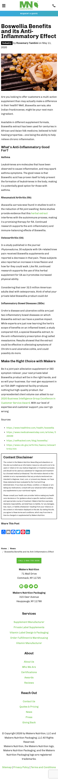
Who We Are (29, 667)
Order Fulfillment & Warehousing (29, 637)
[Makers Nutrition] (29, 10)
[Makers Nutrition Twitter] (31, 586)
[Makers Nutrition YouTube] (36, 586)
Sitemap (7, 767)
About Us (29, 661)
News (13, 548)
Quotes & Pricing (29, 706)
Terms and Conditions (43, 767)
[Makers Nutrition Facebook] (21, 586)
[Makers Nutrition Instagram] (26, 586)
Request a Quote (29, 14)
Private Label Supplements (29, 627)
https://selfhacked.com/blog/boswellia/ (27, 440)
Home (4, 548)
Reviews (29, 682)
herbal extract (39, 213)
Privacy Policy (21, 767)
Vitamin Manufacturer (29, 643)
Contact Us (29, 701)
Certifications (29, 672)
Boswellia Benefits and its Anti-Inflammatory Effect (28, 31)
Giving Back (29, 722)
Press (29, 717)
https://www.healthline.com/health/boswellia (30, 428)
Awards (29, 677)
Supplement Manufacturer (29, 622)
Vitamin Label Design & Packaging (29, 632)
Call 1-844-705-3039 (29, 561)
